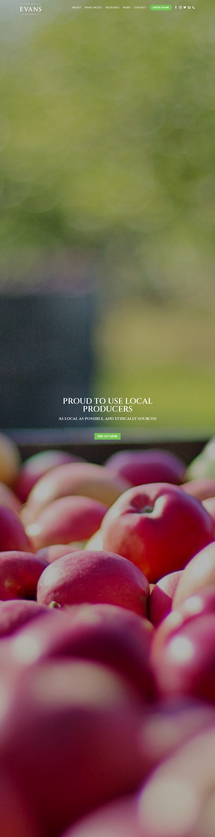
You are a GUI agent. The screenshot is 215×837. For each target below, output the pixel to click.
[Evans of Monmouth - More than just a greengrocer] (36, 7)
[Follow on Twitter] (184, 7)
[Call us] (193, 7)
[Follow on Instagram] (180, 7)
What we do (93, 7)
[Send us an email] (189, 7)
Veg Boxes (112, 7)
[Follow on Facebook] (176, 7)
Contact (140, 7)
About (76, 7)
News (126, 7)
